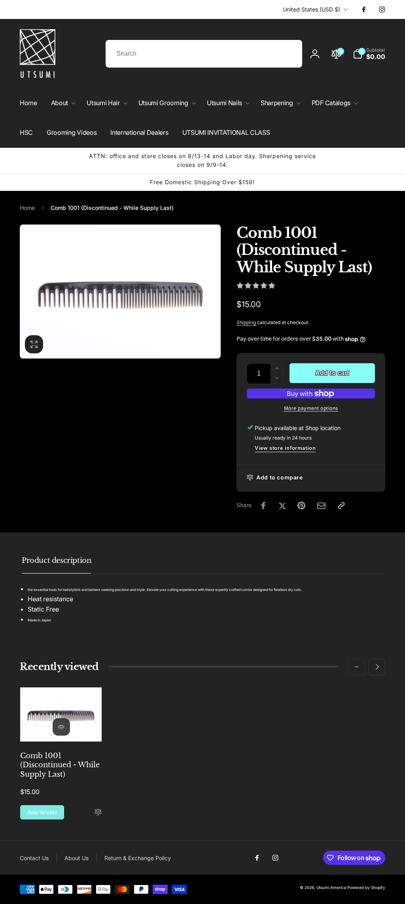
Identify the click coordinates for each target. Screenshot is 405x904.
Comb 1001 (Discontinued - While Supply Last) (60, 765)
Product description (56, 560)
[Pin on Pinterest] (301, 506)
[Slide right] (377, 667)
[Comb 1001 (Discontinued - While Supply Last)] (61, 727)
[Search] (288, 54)
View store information (285, 448)
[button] (369, 54)
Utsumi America (331, 887)
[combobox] (204, 54)
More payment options (311, 408)
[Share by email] (321, 506)
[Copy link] (341, 506)
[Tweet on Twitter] (282, 506)
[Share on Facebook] (263, 506)
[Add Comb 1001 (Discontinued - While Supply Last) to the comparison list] (98, 812)
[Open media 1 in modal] (120, 292)
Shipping (246, 322)
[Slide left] (356, 667)
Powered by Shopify (366, 887)
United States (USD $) (311, 9)
